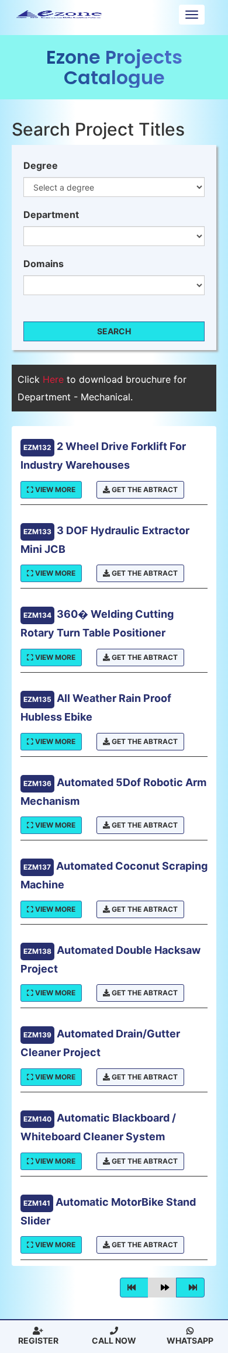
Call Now (114, 1340)
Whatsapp (190, 1340)
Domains (43, 263)
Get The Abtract (144, 489)
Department (51, 214)
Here (55, 379)
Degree (40, 165)
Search (114, 331)
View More (54, 489)
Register (38, 1340)
